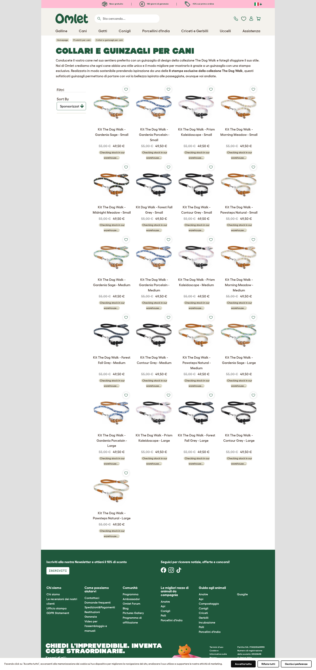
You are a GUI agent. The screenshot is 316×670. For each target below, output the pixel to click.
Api (163, 606)
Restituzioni (92, 612)
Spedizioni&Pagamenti (99, 607)
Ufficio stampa (56, 608)
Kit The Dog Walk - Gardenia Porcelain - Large (112, 440)
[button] (234, 588)
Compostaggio (209, 603)
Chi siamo (53, 594)
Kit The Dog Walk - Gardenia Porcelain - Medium (154, 285)
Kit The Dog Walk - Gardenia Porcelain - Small (154, 135)
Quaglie (242, 594)
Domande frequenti (97, 602)
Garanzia (90, 616)
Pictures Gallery (133, 613)
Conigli (165, 611)
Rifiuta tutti (268, 663)
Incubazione (207, 622)
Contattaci (91, 598)
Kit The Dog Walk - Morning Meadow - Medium (239, 285)
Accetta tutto (243, 663)
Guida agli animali (212, 588)
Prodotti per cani (82, 40)
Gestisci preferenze (296, 663)
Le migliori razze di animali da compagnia (175, 591)
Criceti (203, 613)
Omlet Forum (131, 603)
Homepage (62, 40)
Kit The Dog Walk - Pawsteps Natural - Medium (197, 363)
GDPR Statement (57, 613)
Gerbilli (203, 617)
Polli (163, 615)
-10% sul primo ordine (203, 4)
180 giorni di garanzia (157, 4)
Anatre (165, 601)
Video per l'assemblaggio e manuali (95, 626)
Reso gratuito (116, 4)
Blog (126, 608)
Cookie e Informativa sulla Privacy (218, 654)
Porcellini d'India (172, 620)
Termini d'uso (216, 647)
